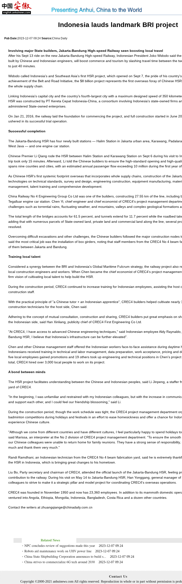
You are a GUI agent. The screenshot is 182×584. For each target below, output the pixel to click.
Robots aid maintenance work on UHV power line (57, 551)
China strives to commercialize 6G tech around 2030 (59, 562)
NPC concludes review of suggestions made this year (59, 545)
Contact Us (118, 576)
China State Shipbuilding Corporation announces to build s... (65, 556)
